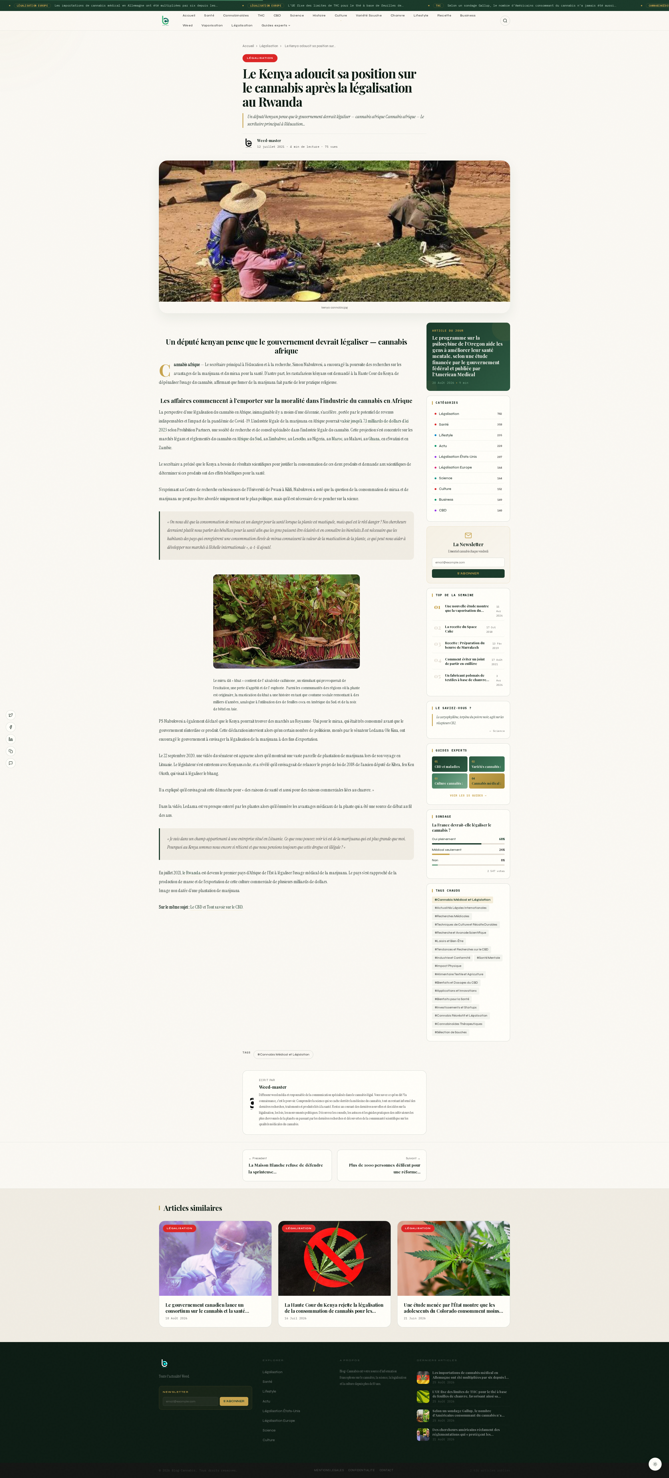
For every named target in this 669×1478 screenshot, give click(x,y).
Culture (341, 15)
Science (297, 15)
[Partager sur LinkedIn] (11, 739)
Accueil (189, 15)
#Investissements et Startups (456, 1007)
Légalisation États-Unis (281, 1411)
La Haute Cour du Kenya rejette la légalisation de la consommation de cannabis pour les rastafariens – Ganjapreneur (334, 1311)
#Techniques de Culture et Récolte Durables (466, 924)
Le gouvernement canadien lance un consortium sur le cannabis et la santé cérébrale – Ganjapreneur (205, 1311)
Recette (444, 15)
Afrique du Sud (249, 439)
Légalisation (242, 25)
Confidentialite (361, 1470)
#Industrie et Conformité (452, 958)
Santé (209, 15)
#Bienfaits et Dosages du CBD (456, 982)
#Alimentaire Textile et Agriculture (459, 974)
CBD (277, 15)
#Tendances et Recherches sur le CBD (461, 949)
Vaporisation (212, 25)
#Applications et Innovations (456, 990)
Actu (266, 1401)
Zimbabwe (277, 439)
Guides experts (274, 25)
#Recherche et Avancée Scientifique (460, 932)
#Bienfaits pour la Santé (452, 999)
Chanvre (398, 15)
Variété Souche (369, 15)
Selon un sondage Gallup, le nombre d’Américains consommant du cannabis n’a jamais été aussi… (528, 5)
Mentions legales (329, 1470)
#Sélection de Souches (451, 1032)
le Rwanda (191, 873)
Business (468, 15)
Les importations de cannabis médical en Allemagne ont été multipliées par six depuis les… (132, 5)
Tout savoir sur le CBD (225, 907)
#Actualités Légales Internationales (461, 908)
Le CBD (196, 907)
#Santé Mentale (488, 958)
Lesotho (299, 439)
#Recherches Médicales (452, 916)
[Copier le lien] (11, 751)
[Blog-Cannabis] (165, 20)
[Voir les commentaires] (11, 763)
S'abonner (468, 573)
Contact (387, 1470)
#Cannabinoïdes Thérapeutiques (458, 1024)
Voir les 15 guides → (468, 795)
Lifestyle (421, 15)
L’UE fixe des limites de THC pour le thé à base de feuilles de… (342, 5)
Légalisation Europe (279, 1420)
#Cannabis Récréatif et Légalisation (461, 1015)
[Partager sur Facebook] (11, 727)
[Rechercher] (505, 21)
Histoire (319, 15)
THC (261, 15)
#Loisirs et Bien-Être (449, 941)
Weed (188, 25)
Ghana (374, 439)
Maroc (337, 439)
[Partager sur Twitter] (11, 715)
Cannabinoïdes (236, 15)
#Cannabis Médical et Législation (463, 899)
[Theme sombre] (655, 1464)
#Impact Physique (448, 966)
